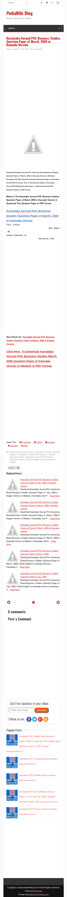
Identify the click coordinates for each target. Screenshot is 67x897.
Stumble (14, 446)
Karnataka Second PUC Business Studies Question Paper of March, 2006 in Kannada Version (33, 41)
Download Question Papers (22, 452)
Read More (55, 496)
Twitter (39, 442)
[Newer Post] (8, 602)
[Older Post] (58, 602)
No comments (36, 49)
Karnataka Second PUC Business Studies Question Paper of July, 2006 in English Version (39, 482)
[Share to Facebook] (18, 467)
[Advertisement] (33, 85)
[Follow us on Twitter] (34, 721)
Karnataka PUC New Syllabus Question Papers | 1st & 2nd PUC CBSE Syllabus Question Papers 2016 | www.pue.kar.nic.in (38, 797)
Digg (25, 446)
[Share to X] (15, 467)
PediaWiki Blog (19, 13)
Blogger (39, 891)
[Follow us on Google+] (40, 721)
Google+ (51, 442)
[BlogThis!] (12, 467)
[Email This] (9, 467)
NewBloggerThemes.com (38, 894)
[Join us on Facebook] (28, 721)
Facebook (26, 442)
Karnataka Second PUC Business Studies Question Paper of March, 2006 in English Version (39, 505)
